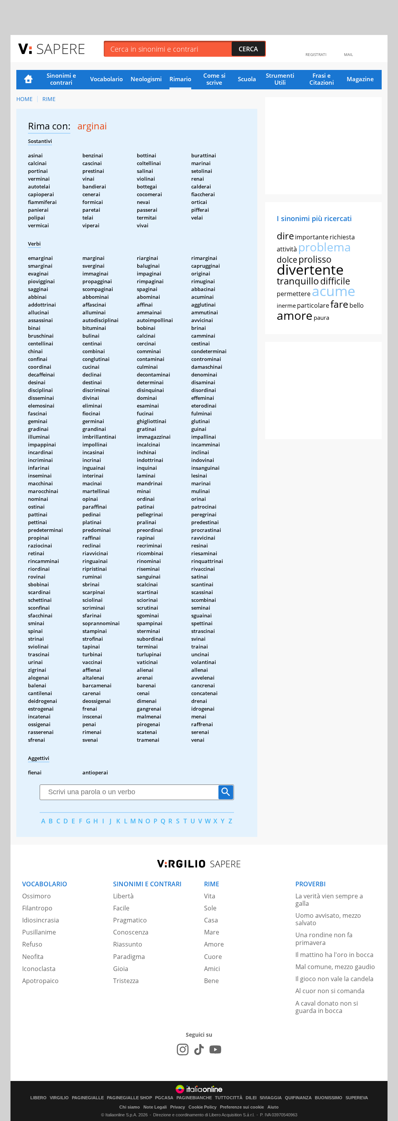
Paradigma (129, 956)
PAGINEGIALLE (88, 1098)
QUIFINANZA (298, 1098)
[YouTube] (215, 1049)
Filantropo (37, 908)
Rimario (180, 79)
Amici (212, 968)
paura (321, 317)
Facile (121, 908)
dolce (287, 259)
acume (333, 290)
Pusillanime (39, 932)
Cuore (213, 956)
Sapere (60, 48)
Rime (49, 99)
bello (356, 305)
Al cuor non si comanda (330, 991)
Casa (211, 920)
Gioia (120, 968)
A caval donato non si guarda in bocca (326, 1007)
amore (294, 315)
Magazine (360, 79)
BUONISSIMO (328, 1098)
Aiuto (273, 1107)
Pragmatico (130, 920)
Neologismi (146, 79)
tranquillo (298, 280)
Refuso (32, 944)
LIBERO (38, 1098)
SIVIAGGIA (271, 1098)
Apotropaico (40, 980)
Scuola (247, 79)
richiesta (342, 237)
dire (285, 235)
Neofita (33, 956)
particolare (313, 305)
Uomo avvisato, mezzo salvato (328, 919)
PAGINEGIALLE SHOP (129, 1098)
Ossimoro (36, 896)
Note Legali (155, 1107)
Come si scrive (214, 78)
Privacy (177, 1107)
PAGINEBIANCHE (194, 1098)
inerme (286, 305)
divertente (310, 269)
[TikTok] (199, 1049)
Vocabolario (106, 79)
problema (324, 247)
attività (287, 249)
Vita (209, 896)
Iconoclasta (39, 968)
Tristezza (126, 980)
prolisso (315, 259)
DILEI (251, 1098)
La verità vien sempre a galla (329, 900)
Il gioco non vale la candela (334, 979)
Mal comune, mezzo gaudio (335, 966)
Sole (210, 908)
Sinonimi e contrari (61, 78)
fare (339, 303)
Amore (214, 944)
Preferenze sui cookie (242, 1107)
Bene (211, 980)
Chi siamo (129, 1107)
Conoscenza (130, 932)
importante (311, 237)
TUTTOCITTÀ (229, 1098)
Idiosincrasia (40, 920)
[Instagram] (183, 1049)
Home (28, 79)
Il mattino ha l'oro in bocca (334, 954)
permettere (294, 293)
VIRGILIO (59, 1098)
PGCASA (164, 1098)
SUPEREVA (357, 1098)
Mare (211, 932)
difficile (335, 281)
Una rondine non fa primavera (324, 939)
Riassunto (127, 944)
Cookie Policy (202, 1107)
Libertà (123, 896)
